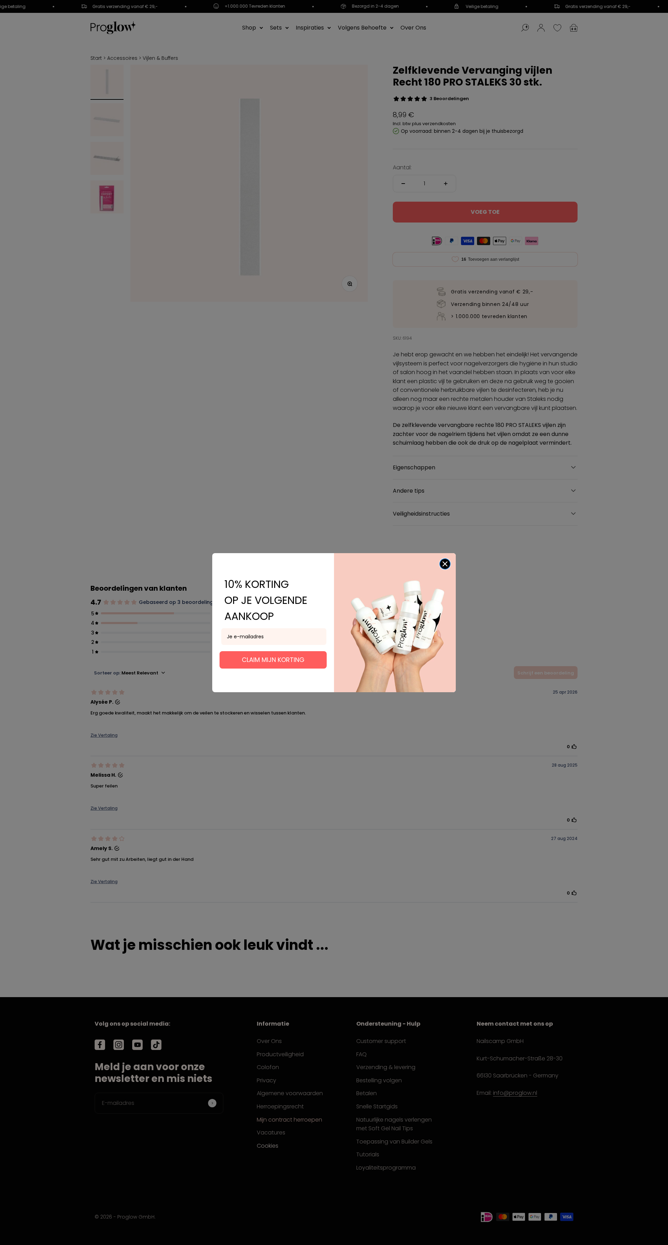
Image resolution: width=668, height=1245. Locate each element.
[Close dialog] (445, 564)
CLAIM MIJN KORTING (273, 659)
